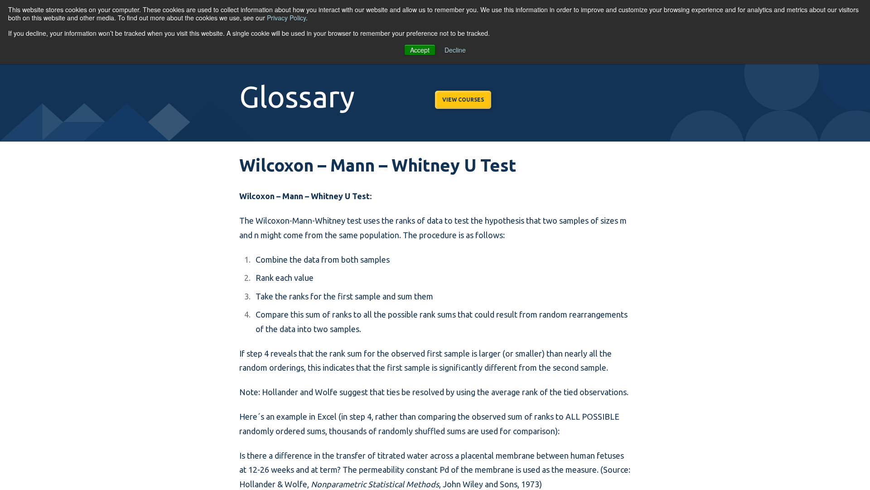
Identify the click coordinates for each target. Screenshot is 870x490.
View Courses (463, 100)
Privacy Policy (286, 17)
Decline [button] (455, 49)
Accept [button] (420, 49)
